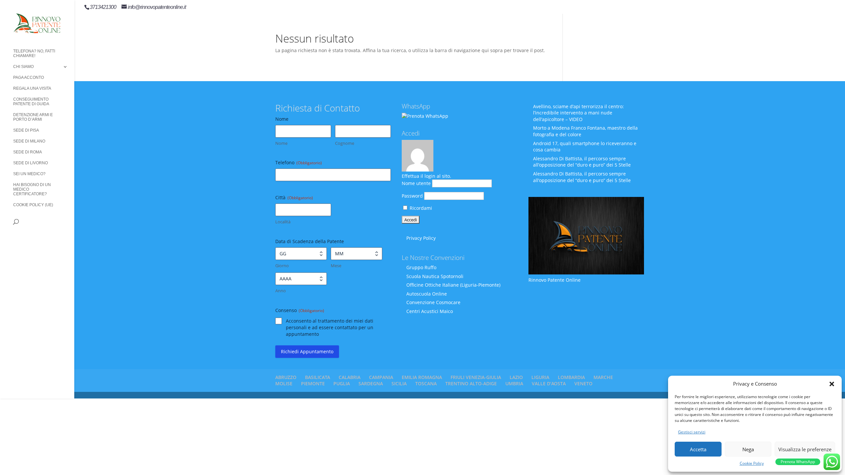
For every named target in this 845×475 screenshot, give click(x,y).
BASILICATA (317, 377)
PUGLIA (341, 383)
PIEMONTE (313, 383)
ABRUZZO (285, 377)
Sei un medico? (29, 174)
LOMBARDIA (571, 377)
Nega (748, 449)
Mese (336, 266)
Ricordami (420, 208)
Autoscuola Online (426, 294)
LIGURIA (540, 377)
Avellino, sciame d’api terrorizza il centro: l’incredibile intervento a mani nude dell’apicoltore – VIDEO (578, 112)
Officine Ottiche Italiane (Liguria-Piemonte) (453, 285)
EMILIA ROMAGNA (422, 377)
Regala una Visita (32, 88)
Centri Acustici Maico (429, 311)
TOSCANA (426, 383)
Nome (281, 143)
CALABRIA (349, 377)
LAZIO (516, 377)
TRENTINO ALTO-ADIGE (471, 383)
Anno (280, 291)
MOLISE (283, 383)
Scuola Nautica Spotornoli (434, 276)
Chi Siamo (23, 66)
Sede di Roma (27, 152)
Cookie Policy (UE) (33, 205)
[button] (831, 384)
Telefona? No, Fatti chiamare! (34, 53)
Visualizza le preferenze (804, 449)
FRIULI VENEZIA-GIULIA (476, 377)
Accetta (698, 449)
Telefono (298, 162)
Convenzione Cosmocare (433, 302)
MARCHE (603, 377)
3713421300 (103, 7)
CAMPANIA (381, 377)
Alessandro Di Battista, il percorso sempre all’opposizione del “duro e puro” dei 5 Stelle (582, 161)
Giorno (282, 266)
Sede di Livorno (30, 163)
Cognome (344, 143)
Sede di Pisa (26, 130)
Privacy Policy (421, 238)
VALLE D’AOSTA (549, 383)
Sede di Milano (29, 141)
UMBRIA (514, 383)
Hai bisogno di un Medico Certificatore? (32, 189)
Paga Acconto (28, 77)
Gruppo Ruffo (421, 267)
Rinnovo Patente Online (554, 280)
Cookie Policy (752, 463)
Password (412, 196)
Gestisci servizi (691, 432)
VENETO (583, 383)
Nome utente (416, 183)
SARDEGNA (370, 383)
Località (282, 222)
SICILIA (399, 383)
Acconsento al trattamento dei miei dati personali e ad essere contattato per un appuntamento (329, 327)
